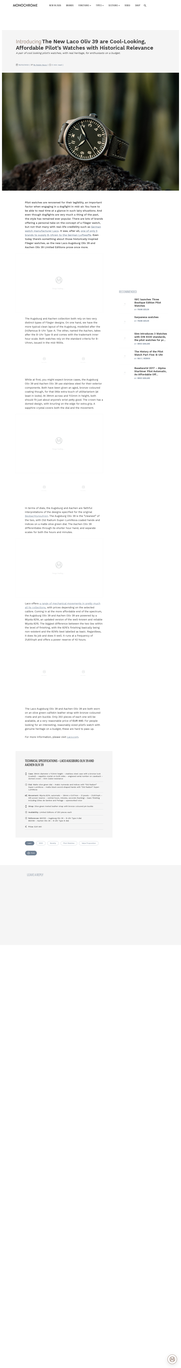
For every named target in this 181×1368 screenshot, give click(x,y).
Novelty (53, 843)
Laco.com (72, 736)
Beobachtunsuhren (36, 516)
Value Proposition (89, 843)
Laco (30, 843)
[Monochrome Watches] (25, 5)
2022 (41, 843)
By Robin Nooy (40, 65)
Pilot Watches (68, 843)
